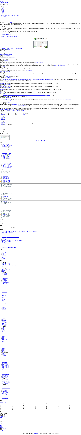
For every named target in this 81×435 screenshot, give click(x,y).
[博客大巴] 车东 (4, 283)
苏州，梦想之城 (3, 16)
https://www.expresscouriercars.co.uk (59, 65)
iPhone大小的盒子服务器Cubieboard (8, 243)
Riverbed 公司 (4, 380)
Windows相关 (4, 154)
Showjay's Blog (4, 296)
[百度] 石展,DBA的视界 (6, 284)
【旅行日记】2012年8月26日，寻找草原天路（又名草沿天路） (10, 15)
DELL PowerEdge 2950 (6, 381)
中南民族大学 (8, 180)
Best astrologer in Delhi (15, 104)
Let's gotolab (4, 288)
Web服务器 (4, 146)
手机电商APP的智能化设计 (6, 241)
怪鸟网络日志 (4, 322)
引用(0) (15, 48)
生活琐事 (3, 158)
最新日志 (1, 229)
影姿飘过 (3, 348)
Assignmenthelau (2, 106)
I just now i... (4, 252)
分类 (1, 142)
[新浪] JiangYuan (5, 278)
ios (14, 36)
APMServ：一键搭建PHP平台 (7, 162)
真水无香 (3, 328)
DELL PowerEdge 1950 (6, 382)
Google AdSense (4, 369)
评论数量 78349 (2, 416)
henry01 (1, 71)
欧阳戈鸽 (3, 330)
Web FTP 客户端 (5, 370)
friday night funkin (29, 70)
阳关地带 (3, 349)
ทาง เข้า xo (2, 89)
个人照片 (1, 223)
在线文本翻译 (4, 362)
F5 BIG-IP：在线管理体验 (6, 167)
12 (13, 110)
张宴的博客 (4, 2)
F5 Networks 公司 (5, 379)
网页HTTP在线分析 (5, 374)
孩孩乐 (3, 271)
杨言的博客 (4, 308)
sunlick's (3, 318)
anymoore (3, 351)
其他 (1, 423)
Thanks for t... (4, 255)
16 (17, 110)
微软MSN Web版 (5, 364)
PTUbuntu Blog (4, 310)
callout (8, 36)
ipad (12, 36)
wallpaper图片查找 (5, 376)
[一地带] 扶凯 (4, 287)
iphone (10, 36)
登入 (1, 425)
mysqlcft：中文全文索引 (6, 165)
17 (18, 110)
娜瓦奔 (3, 332)
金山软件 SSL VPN (5, 375)
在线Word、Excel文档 (5, 368)
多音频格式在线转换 (5, 366)
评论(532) (12, 48)
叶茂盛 (3, 307)
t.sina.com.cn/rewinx (6, 177)
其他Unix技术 (4, 153)
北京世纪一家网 (5, 196)
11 (12, 110)
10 (11, 110)
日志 (3, 428)
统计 (1, 411)
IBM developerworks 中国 (6, 388)
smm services (13, 57)
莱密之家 (3, 338)
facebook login (8, 76)
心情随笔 (3, 157)
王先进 (3, 300)
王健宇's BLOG (4, 324)
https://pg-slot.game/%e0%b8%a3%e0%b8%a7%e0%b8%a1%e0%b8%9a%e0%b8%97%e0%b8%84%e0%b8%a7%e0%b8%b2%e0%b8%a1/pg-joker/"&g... (26, 95)
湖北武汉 (4, 180)
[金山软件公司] (3, 201)
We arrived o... (4, 258)
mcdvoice (19, 59)
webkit (3, 36)
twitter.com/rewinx (5, 176)
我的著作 (1, 219)
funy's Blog (4, 299)
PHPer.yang (4, 325)
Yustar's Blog (4, 320)
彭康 (3, 341)
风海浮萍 (3, 337)
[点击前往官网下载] (40, 40)
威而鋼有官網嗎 (3, 54)
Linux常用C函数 (5, 394)
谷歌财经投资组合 (5, 377)
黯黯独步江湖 (4, 339)
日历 (1, 400)
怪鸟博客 (3, 297)
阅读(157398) (19, 48)
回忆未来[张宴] (36, 433)
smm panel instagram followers (39, 62)
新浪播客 (4, 214)
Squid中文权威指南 (5, 392)
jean (2, 317)
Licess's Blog (4, 294)
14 (15, 110)
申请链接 (1, 427)
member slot (2, 83)
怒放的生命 (4, 295)
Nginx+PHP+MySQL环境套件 (4, 133)
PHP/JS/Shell (4, 149)
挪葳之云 (3, 329)
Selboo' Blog (4, 309)
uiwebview (17, 36)
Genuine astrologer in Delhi (22, 105)
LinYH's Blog (4, 293)
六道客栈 (3, 354)
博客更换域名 (4, 233)
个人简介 (1, 169)
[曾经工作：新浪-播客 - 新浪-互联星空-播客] (6, 264)
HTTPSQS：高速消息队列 (6, 163)
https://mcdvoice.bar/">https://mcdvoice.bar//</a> (64, 101)
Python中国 (4, 303)
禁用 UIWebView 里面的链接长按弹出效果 (9, 247)
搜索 (1, 225)
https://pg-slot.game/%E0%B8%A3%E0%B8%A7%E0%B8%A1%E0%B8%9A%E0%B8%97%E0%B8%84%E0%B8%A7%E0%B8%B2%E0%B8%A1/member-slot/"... (28, 79)
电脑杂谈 (3, 155)
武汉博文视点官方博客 (6, 269)
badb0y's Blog (4, 319)
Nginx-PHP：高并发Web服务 (7, 166)
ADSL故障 (4, 239)
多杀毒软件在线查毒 (5, 365)
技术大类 (2, 48)
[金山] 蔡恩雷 (4, 274)
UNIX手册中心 (4, 391)
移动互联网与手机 (7, 48)
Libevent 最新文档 (5, 398)
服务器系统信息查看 (5, 367)
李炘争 (3, 347)
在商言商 (3, 159)
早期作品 (3, 156)
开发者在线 (4, 393)
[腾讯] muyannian (5, 280)
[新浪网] (3, 213)
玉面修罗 (3, 340)
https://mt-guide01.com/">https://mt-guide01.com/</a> (66, 99)
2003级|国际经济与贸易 (6, 181)
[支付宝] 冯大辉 (4, 281)
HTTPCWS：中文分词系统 (6, 164)
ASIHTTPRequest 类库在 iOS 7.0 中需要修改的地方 (10, 237)
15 (16, 110)
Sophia (3, 353)
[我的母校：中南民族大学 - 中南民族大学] (6, 263)
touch (5, 36)
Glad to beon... (4, 257)
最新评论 (1, 249)
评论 (5, 428)
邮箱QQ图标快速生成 (5, 363)
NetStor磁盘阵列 (5, 383)
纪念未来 (3, 350)
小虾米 (3, 327)
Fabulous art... (4, 253)
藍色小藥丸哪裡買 (9, 54)
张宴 (11, 22)
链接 (1, 260)
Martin (3, 323)
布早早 (3, 331)
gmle (3, 302)
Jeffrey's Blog (4, 355)
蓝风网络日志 (4, 292)
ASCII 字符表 (4, 390)
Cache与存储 (4, 147)
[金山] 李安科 (4, 273)
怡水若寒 (3, 298)
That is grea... (4, 256)
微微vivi (3, 336)
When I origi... (4, 251)
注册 (1, 426)
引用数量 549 (2, 417)
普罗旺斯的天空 (5, 335)
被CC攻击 (4, 242)
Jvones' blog (4, 321)
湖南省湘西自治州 (6, 178)
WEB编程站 (4, 270)
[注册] (24, 114)
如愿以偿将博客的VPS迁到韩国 (7, 232)
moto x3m (44, 68)
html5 (20, 36)
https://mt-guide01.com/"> (7, 99)
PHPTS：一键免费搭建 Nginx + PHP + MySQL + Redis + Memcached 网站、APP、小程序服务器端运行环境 (19, 231)
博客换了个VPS (4, 238)
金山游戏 (5, 201)
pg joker (1, 92)
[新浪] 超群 (4, 279)
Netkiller (3, 358)
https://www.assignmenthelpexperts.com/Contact (7, 109)
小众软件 (3, 389)
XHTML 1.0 (2, 430)
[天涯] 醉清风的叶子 (5, 282)
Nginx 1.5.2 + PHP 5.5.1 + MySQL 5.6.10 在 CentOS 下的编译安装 (12, 240)
